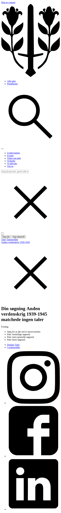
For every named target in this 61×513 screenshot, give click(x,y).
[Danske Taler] (30, 76)
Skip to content (8, 2)
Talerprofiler (12, 239)
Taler (3, 239)
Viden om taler (14, 158)
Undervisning (13, 153)
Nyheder (11, 161)
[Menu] (2, 148)
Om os (10, 166)
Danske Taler (13, 344)
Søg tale (6, 237)
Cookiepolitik (13, 347)
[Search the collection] (30, 145)
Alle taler (11, 81)
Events (10, 155)
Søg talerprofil (19, 237)
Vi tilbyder (12, 163)
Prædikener (12, 84)
